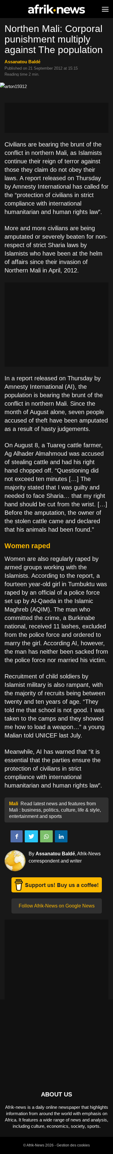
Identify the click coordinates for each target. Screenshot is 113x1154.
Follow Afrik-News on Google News (57, 905)
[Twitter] (31, 836)
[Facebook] (17, 836)
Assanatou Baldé (22, 61)
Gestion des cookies (73, 1145)
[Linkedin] (61, 836)
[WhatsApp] (46, 836)
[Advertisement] (56, 118)
